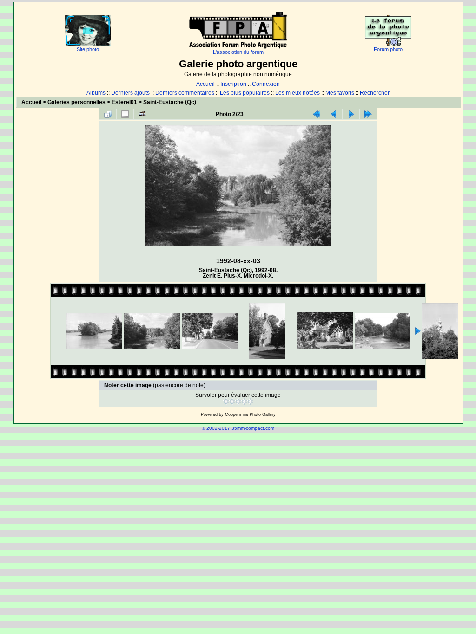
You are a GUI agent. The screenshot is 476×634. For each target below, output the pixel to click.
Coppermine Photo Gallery (250, 414)
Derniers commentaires (184, 93)
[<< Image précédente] (333, 114)
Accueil (205, 84)
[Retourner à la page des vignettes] (107, 114)
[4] (244, 401)
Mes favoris (339, 93)
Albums (96, 93)
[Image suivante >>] (351, 114)
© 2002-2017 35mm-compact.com (238, 428)
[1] (226, 401)
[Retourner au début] (316, 114)
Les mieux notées (297, 93)
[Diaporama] (142, 114)
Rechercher (375, 93)
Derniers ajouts (130, 93)
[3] (238, 401)
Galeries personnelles (76, 102)
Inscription (233, 84)
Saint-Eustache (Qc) (169, 102)
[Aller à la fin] (368, 114)
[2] (232, 401)
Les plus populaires (245, 93)
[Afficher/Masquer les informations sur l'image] (125, 114)
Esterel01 (124, 102)
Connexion (266, 84)
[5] (250, 401)
